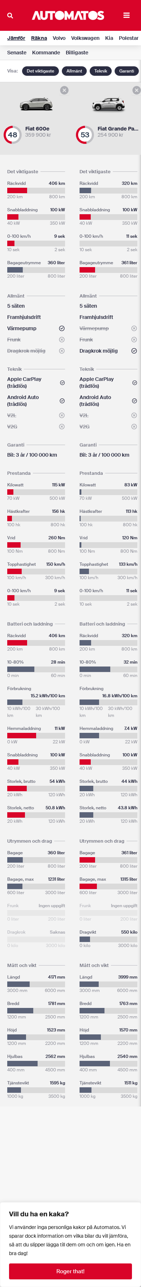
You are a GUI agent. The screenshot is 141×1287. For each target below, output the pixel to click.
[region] (70, 1244)
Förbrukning (36, 689)
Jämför (16, 38)
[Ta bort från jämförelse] (64, 90)
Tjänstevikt (36, 1083)
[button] (10, 16)
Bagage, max (36, 879)
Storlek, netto (36, 808)
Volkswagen (85, 38)
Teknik (100, 71)
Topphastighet (36, 564)
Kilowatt (36, 485)
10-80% (36, 662)
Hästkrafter (36, 511)
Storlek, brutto (36, 781)
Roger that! (70, 1271)
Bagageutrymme (36, 263)
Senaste (16, 52)
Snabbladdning (36, 210)
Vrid (36, 538)
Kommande (46, 52)
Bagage (36, 853)
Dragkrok (36, 932)
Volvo (59, 38)
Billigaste (77, 52)
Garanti (126, 71)
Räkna (39, 38)
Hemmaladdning (36, 728)
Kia (109, 38)
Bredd (36, 1003)
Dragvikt (108, 932)
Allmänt (74, 71)
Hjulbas (36, 1056)
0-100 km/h (36, 236)
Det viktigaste (40, 71)
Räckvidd (36, 183)
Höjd (36, 1030)
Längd (36, 977)
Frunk (36, 906)
